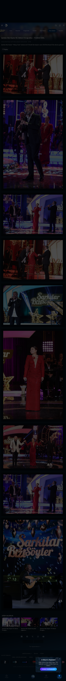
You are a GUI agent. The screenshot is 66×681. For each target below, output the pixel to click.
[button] (60, 659)
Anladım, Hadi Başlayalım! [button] (48, 669)
